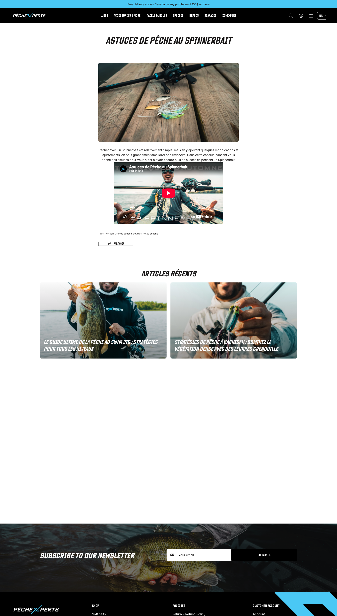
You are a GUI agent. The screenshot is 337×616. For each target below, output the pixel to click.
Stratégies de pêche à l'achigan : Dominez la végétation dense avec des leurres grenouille (226, 345)
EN (321, 15)
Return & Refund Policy (188, 614)
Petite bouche (150, 233)
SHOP (95, 606)
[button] (291, 16)
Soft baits (99, 614)
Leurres (137, 233)
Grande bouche (123, 233)
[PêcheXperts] (29, 15)
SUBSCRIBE (264, 555)
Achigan (109, 233)
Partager (119, 243)
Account (259, 614)
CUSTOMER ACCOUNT (266, 606)
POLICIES (178, 606)
